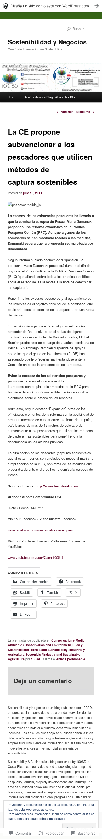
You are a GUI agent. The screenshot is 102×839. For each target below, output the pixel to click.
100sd (35, 659)
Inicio (12, 97)
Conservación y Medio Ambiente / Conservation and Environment (46, 642)
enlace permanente (70, 659)
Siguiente (85, 111)
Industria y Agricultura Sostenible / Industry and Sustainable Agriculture (46, 654)
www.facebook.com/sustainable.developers (40, 530)
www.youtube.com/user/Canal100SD (35, 557)
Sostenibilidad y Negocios (47, 41)
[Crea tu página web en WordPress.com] (51, 6)
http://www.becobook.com (57, 485)
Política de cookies (51, 818)
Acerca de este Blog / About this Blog (50, 97)
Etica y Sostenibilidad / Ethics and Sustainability (45, 647)
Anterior (65, 111)
